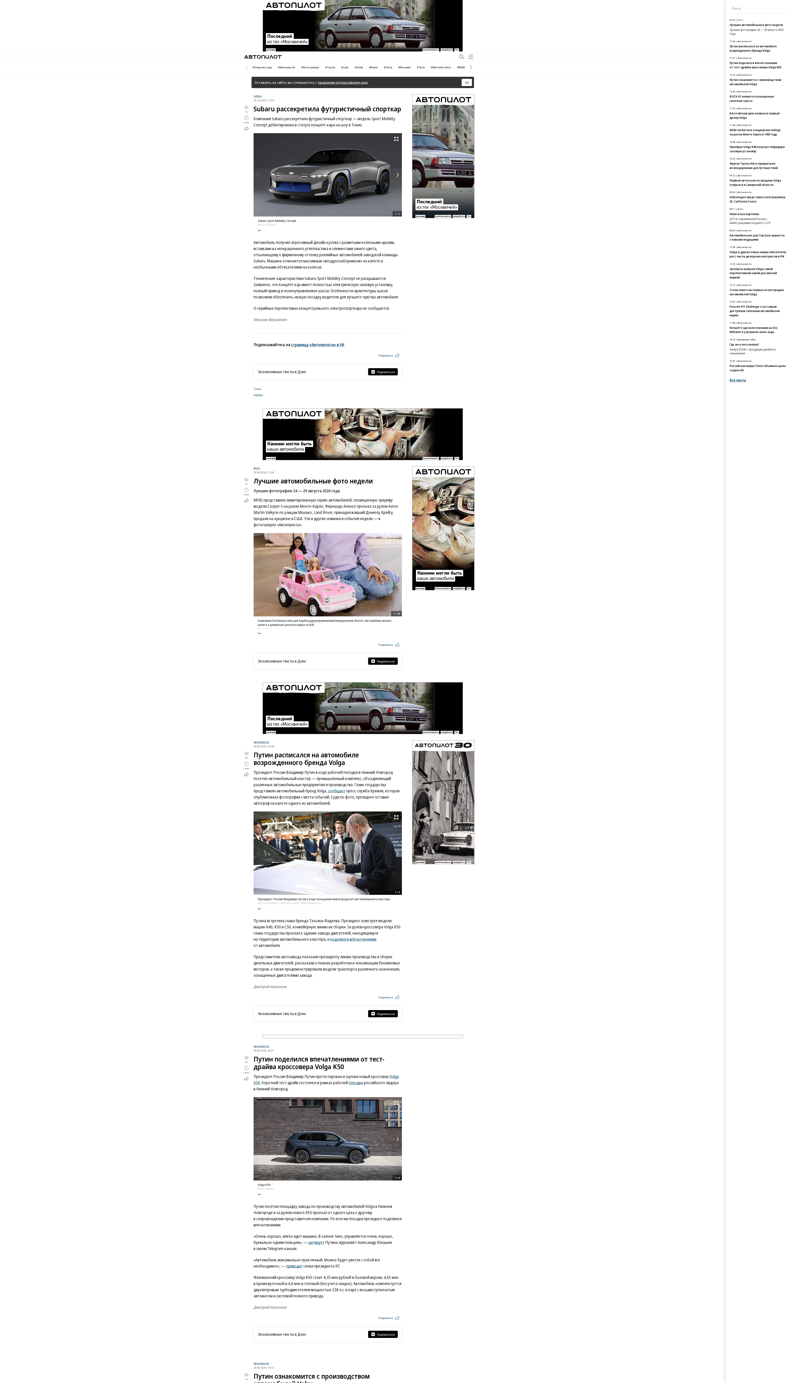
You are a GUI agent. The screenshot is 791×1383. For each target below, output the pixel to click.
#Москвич (404, 67)
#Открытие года (262, 67)
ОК (467, 82)
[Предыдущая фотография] (258, 175)
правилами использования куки (343, 82)
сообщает (336, 791)
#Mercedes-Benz (441, 67)
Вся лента (738, 380)
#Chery (388, 67)
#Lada (345, 67)
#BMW (461, 67)
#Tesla (421, 67)
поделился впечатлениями (353, 939)
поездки (356, 1131)
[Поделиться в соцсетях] (246, 128)
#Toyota (330, 67)
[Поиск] (462, 57)
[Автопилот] (263, 57)
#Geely (359, 67)
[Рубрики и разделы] (471, 57)
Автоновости (261, 742)
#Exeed (373, 67)
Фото (257, 468)
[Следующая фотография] (398, 175)
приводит (294, 1314)
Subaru (258, 96)
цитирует (316, 1290)
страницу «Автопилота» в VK (317, 344)
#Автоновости (286, 67)
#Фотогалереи (310, 67)
